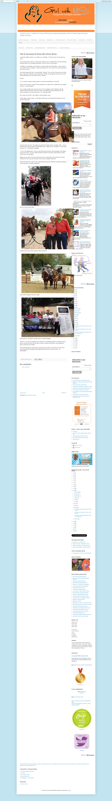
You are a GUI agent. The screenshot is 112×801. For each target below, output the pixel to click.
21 (73, 480)
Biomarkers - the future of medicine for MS (82, 602)
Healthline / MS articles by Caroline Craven (82, 386)
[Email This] (35, 359)
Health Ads (83, 52)
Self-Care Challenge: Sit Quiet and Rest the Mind (85, 242)
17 (73, 488)
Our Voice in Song (25, 774)
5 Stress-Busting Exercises (79, 612)
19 (73, 484)
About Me (89, 40)
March (75, 324)
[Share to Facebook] (39, 359)
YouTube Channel (60, 40)
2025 (74, 290)
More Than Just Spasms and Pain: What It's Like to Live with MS (85, 191)
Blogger (69, 790)
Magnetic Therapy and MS (79, 599)
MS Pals (23, 772)
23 (73, 477)
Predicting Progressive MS (79, 587)
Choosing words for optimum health (81, 596)
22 (73, 479)
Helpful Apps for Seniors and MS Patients (82, 553)
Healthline (82, 692)
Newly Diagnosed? (40, 47)
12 (73, 527)
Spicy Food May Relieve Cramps (80, 606)
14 (73, 523)
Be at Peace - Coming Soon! (79, 542)
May (75, 320)
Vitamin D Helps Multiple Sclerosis (80, 594)
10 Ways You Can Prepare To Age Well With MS (85, 210)
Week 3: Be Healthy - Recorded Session (82, 547)
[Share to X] (38, 359)
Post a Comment (25, 367)
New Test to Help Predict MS (79, 581)
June (75, 318)
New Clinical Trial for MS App (79, 576)
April (75, 322)
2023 (74, 293)
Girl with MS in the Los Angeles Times (81, 380)
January (76, 335)
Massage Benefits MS (84, 160)
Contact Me (82, 40)
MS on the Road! (71, 40)
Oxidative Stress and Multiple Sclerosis (81, 597)
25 (73, 473)
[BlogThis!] (36, 359)
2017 (74, 305)
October (76, 310)
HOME (20, 42)
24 (73, 475)
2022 (74, 295)
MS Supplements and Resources (80, 436)
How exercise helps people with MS (81, 389)
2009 (74, 347)
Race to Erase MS (25, 776)
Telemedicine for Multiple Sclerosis (80, 609)
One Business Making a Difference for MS (82, 614)
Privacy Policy (76, 439)
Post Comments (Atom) (31, 395)
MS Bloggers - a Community (27, 778)
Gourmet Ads (77, 447)
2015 (74, 338)
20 (73, 482)
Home (43, 392)
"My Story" (75, 431)
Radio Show (50, 40)
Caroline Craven (78, 445)
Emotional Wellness (64, 47)
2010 (74, 345)
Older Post (64, 392)
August (76, 314)
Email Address (81, 122)
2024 (74, 292)
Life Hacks (41, 40)
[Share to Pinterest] (41, 359)
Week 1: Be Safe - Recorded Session (81, 543)
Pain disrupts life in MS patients (80, 384)
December (76, 308)
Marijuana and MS (77, 601)
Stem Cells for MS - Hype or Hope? (80, 616)
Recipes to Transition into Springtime (81, 584)
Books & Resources (24, 40)
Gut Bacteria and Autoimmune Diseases (82, 607)
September (76, 312)
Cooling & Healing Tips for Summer (81, 611)
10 (73, 529)
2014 (74, 340)
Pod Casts (34, 40)
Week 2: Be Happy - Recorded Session (81, 545)
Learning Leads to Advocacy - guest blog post (86, 181)
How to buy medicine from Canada (80, 437)
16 (73, 490)
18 (73, 486)
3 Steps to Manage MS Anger (79, 589)
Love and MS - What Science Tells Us (81, 591)
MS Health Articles (52, 47)
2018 (74, 303)
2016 (74, 307)
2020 (74, 299)
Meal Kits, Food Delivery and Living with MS (85, 231)
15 (73, 521)
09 (73, 531)
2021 (74, 297)
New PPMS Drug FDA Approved (80, 582)
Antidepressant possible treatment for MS (82, 388)
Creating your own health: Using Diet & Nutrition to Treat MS (85, 221)
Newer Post (22, 392)
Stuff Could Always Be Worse (27, 771)
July (75, 316)
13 (73, 525)
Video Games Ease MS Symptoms (80, 586)
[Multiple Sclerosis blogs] (80, 685)
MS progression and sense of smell (80, 394)
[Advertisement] (43, 380)
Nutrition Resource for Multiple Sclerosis (83, 201)
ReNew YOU (29, 47)
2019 (74, 301)
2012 (74, 344)
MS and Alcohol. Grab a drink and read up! (82, 604)
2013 (74, 342)
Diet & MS (21, 47)
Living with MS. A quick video (80, 656)
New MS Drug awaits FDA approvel (80, 592)
